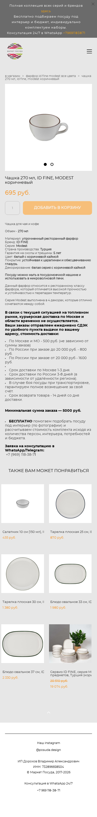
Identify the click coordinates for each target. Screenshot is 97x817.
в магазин (12, 75)
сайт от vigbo (48, 805)
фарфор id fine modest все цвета (51, 75)
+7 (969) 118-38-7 (20, 454)
